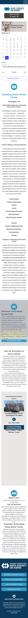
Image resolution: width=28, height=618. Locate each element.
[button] (25, 2)
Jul (3, 72)
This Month (14, 72)
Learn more (9, 548)
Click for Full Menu (14, 340)
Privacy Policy (14, 612)
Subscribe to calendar (13, 78)
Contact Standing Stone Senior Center (14, 427)
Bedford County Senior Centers (14, 579)
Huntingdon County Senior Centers (14, 574)
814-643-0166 (14, 423)
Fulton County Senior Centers (14, 584)
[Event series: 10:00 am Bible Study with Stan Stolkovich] (5, 65)
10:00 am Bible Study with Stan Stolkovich (14, 66)
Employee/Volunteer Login (14, 599)
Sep (24, 72)
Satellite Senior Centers (14, 589)
